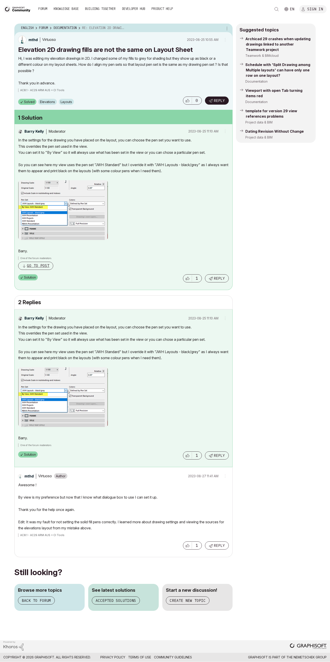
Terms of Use (139, 657)
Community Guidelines (173, 657)
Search (276, 9)
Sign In (315, 9)
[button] (187, 100)
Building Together (100, 9)
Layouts (66, 102)
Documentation (256, 81)
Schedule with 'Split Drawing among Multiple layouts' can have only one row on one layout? (277, 70)
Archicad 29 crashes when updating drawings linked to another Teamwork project (277, 44)
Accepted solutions (116, 600)
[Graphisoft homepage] (308, 646)
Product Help (162, 9)
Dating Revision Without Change (274, 131)
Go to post (38, 265)
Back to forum (36, 600)
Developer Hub (133, 9)
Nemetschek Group (310, 657)
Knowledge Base (66, 9)
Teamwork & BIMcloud (262, 55)
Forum (42, 9)
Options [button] (226, 28)
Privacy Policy (112, 657)
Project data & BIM (259, 122)
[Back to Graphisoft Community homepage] (18, 9)
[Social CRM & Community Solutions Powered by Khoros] (13, 645)
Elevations (47, 102)
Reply (219, 100)
